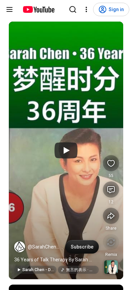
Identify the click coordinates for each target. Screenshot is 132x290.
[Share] (111, 216)
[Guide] (9, 9)
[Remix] (111, 242)
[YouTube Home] (38, 9)
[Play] (66, 150)
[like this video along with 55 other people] (111, 163)
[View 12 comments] (111, 189)
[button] (19, 246)
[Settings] (86, 9)
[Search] (73, 9)
